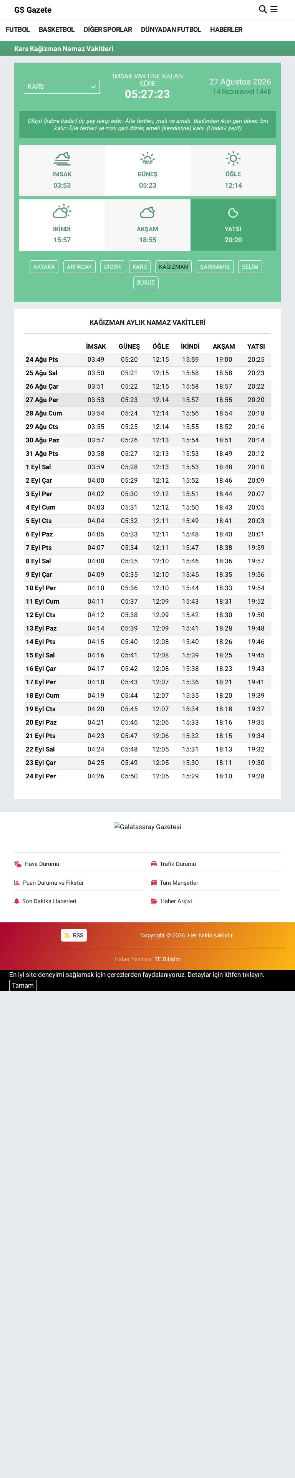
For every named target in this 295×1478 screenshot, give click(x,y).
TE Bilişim (167, 959)
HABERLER (226, 29)
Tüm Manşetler (179, 882)
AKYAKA (44, 266)
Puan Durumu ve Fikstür (53, 882)
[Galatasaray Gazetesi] (147, 827)
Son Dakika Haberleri (49, 901)
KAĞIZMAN (173, 266)
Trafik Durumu (178, 864)
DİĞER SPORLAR (108, 29)
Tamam (23, 985)
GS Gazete (32, 10)
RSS (77, 935)
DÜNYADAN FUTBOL (171, 29)
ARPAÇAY (79, 266)
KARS (140, 266)
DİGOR (112, 266)
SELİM (250, 266)
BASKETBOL (57, 29)
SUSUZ (146, 282)
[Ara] (263, 9)
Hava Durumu (42, 864)
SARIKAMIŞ (215, 266)
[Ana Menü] (274, 9)
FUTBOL (18, 29)
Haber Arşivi (176, 901)
